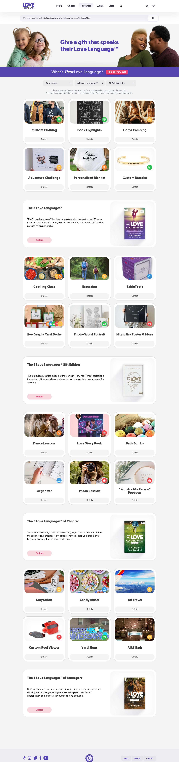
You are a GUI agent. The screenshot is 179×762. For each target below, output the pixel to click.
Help (126, 758)
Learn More (85, 18)
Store (111, 5)
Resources (86, 5)
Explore (39, 240)
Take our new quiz (117, 71)
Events (100, 5)
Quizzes (71, 5)
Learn (59, 5)
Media (137, 758)
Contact (149, 758)
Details (44, 139)
